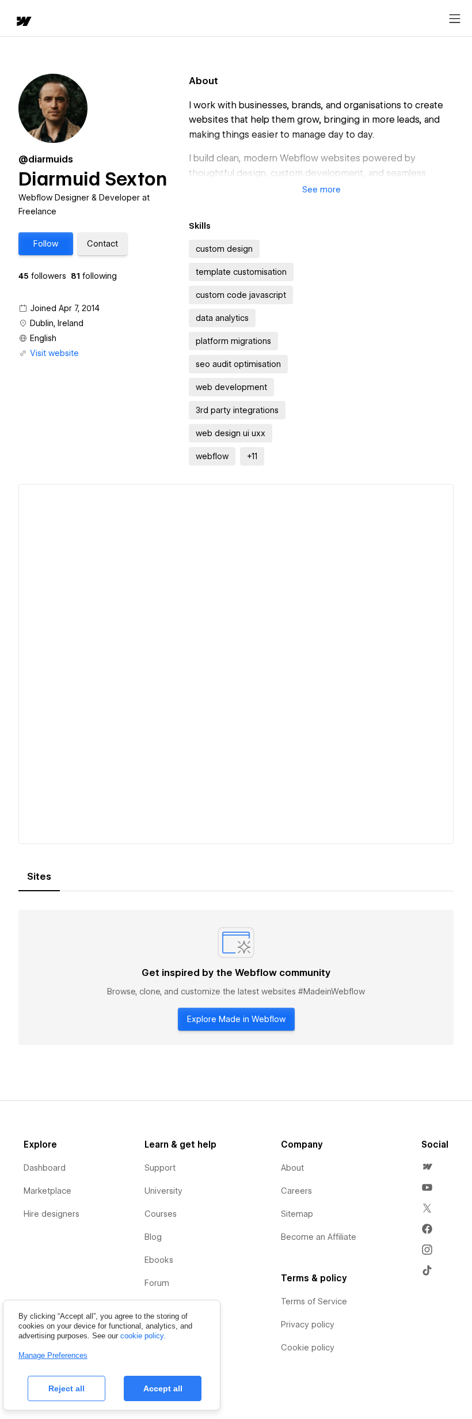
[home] (23, 22)
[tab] (39, 876)
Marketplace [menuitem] (47, 1190)
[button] (45, 243)
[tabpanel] (236, 977)
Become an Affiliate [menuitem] (318, 1237)
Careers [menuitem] (296, 1190)
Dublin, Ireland (56, 323)
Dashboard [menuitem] (45, 1167)
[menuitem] (427, 1166)
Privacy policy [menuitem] (307, 1324)
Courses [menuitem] (160, 1214)
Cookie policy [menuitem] (307, 1347)
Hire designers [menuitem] (51, 1214)
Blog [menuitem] (153, 1237)
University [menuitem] (163, 1190)
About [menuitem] (292, 1167)
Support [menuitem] (160, 1167)
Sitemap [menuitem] (297, 1214)
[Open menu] (454, 19)
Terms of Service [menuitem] (314, 1301)
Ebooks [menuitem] (158, 1260)
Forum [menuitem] (156, 1283)
